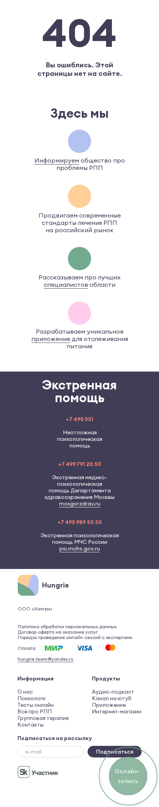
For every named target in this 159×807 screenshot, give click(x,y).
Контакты (30, 724)
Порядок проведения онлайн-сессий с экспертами (75, 637)
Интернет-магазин (116, 711)
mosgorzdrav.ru (79, 503)
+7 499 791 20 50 (79, 464)
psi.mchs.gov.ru (79, 548)
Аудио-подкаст (113, 691)
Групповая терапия (43, 717)
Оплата (27, 648)
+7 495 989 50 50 (80, 522)
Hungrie (55, 585)
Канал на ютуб (112, 698)
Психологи (31, 698)
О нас (25, 691)
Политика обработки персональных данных (67, 626)
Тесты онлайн (35, 704)
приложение (50, 339)
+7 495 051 (79, 419)
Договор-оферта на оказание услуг (58, 632)
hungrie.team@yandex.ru (45, 659)
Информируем (56, 160)
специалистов (66, 284)
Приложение (109, 704)
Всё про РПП (34, 711)
